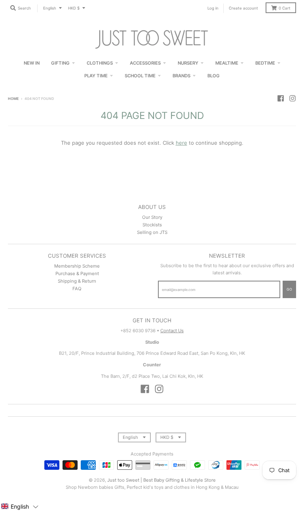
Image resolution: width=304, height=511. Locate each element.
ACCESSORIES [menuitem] (145, 63)
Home (13, 98)
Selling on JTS (152, 232)
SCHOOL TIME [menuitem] (140, 75)
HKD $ (74, 8)
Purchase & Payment (77, 273)
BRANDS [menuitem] (181, 75)
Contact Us (172, 330)
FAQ (77, 288)
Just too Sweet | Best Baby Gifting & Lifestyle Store (161, 480)
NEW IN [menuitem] (32, 63)
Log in (212, 8)
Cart (285, 8)
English (49, 8)
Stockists (152, 225)
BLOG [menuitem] (213, 75)
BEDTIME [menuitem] (265, 63)
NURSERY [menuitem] (188, 63)
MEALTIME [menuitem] (226, 63)
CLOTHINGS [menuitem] (100, 63)
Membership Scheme (77, 266)
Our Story (152, 217)
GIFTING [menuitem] (60, 63)
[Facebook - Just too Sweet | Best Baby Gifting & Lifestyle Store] (280, 98)
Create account (243, 8)
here (181, 143)
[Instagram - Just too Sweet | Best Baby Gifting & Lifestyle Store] (292, 98)
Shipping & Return (77, 281)
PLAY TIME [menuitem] (96, 75)
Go (289, 289)
